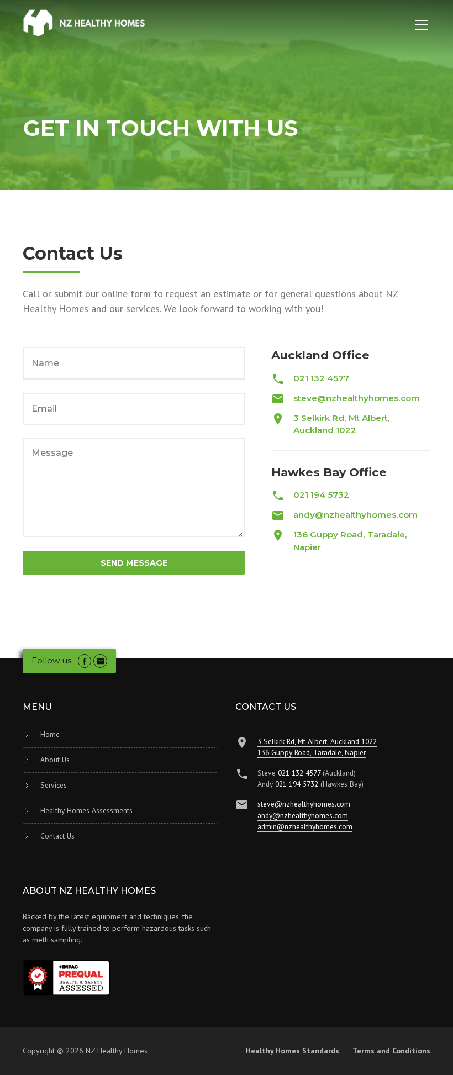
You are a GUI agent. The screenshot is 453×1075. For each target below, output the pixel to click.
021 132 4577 (299, 773)
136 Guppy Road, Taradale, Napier (311, 752)
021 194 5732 (296, 784)
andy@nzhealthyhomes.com (302, 815)
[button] (419, 25)
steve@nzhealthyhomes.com (303, 804)
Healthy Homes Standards (292, 1051)
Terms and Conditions (391, 1051)
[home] (84, 23)
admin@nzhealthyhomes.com (304, 826)
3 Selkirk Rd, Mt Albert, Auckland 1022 (317, 741)
